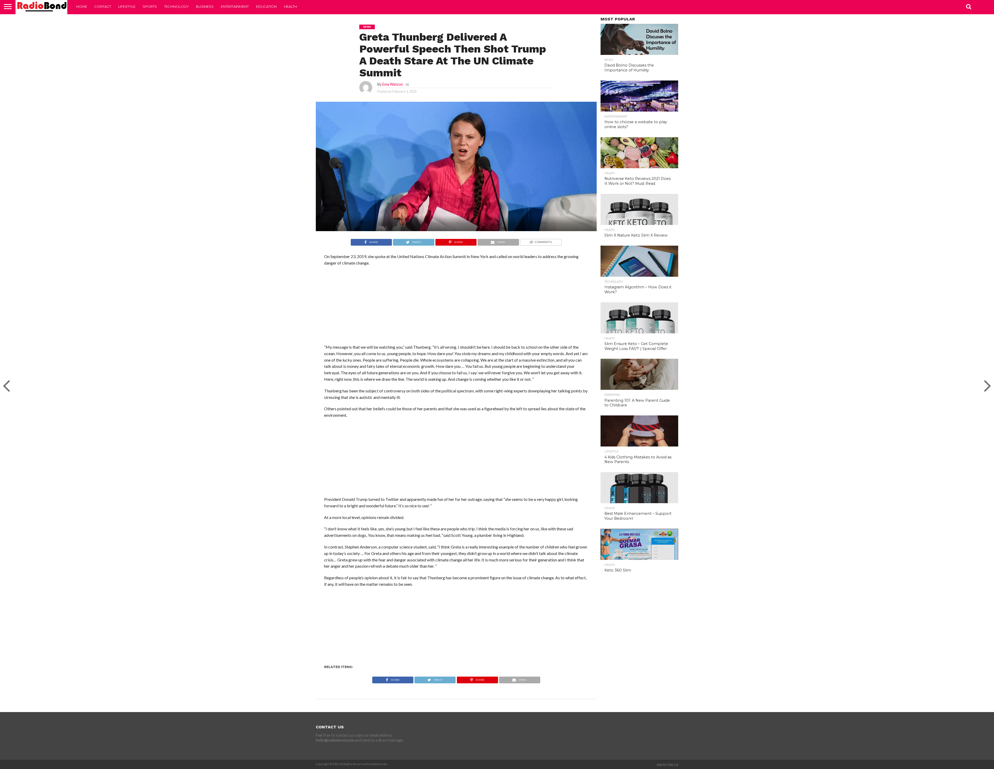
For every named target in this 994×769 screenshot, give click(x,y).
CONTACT (102, 6)
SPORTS (150, 6)
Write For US (667, 765)
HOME (81, 6)
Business (205, 6)
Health (290, 6)
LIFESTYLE (126, 6)
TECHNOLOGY (176, 6)
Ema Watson (392, 84)
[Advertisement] (456, 308)
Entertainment (235, 6)
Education (266, 6)
